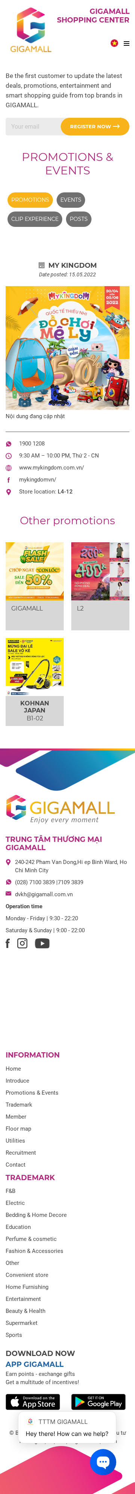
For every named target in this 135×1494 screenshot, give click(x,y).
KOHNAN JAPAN (34, 707)
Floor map (18, 1128)
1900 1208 (32, 443)
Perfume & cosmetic (31, 1239)
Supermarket (22, 1323)
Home (13, 1068)
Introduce (17, 1080)
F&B (10, 1191)
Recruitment (21, 1152)
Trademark (19, 1104)
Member (16, 1116)
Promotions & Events (67, 163)
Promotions (30, 199)
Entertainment (23, 1299)
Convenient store (27, 1275)
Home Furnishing (27, 1287)
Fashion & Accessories (34, 1251)
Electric (15, 1203)
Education (18, 1227)
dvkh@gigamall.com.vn (44, 894)
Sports (14, 1335)
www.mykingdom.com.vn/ (51, 467)
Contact (16, 1164)
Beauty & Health (25, 1311)
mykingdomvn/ (37, 479)
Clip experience (34, 219)
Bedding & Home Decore (36, 1215)
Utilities (15, 1140)
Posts (79, 219)
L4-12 (65, 491)
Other (12, 1263)
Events (70, 199)
